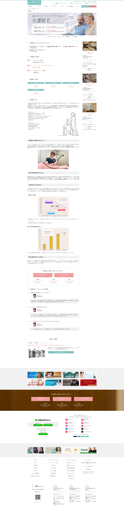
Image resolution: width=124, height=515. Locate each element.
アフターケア (61, 6)
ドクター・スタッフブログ (53, 462)
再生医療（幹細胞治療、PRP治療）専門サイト (88, 463)
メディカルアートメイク (70, 473)
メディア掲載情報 (69, 6)
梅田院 (86, 485)
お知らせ (78, 1)
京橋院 (70, 485)
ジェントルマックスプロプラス (71, 460)
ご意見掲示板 (94, 1)
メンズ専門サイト (88, 469)
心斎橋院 (55, 485)
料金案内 (46, 6)
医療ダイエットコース (71, 465)
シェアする (79, 436)
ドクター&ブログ (54, 6)
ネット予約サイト (88, 460)
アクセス (77, 6)
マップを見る (90, 60)
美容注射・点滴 (71, 476)
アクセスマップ (59, 491)
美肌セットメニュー (71, 462)
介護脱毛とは (67, 36)
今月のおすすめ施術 (71, 470)
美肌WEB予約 (92, 6)
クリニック (38, 6)
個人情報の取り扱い (37, 491)
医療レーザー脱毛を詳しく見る (61, 352)
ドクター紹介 (35, 468)
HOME (75, 1)
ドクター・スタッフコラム (53, 460)
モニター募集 (83, 1)
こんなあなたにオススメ (51, 36)
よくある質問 (74, 36)
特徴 (59, 36)
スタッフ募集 (88, 1)
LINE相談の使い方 (53, 476)
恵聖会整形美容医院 (71, 468)
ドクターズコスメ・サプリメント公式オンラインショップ (88, 472)
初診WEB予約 (85, 6)
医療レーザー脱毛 (33, 343)
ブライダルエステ (71, 478)
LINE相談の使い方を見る (42, 430)
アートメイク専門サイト (88, 466)
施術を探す (31, 6)
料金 (62, 36)
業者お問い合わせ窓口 (35, 476)
